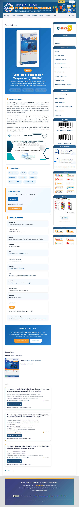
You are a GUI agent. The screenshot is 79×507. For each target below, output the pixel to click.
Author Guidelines (21, 340)
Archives (48, 15)
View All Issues (8, 470)
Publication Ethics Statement (62, 67)
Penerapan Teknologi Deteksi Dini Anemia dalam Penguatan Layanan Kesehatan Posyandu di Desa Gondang (28, 390)
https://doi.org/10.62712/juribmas (17, 268)
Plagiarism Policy (59, 80)
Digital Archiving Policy (61, 76)
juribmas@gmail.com (41, 490)
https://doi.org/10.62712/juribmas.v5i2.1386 (19, 432)
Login (28, 15)
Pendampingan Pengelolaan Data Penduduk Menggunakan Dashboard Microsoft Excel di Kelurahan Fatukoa (28, 416)
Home (13, 15)
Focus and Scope (59, 55)
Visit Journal (35, 340)
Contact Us (58, 115)
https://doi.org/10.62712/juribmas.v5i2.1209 (19, 457)
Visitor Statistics (59, 111)
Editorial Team (58, 39)
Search (72, 15)
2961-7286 (11, 253)
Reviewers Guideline (60, 63)
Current (41, 15)
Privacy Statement (59, 72)
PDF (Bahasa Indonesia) (15, 404)
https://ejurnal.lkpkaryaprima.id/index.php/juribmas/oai (22, 275)
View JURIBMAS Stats (64, 221)
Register (34, 15)
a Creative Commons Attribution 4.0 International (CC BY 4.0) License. (49, 496)
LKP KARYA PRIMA (38, 485)
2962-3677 (21, 253)
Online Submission (60, 102)
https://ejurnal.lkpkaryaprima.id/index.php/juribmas (21, 283)
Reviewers (57, 43)
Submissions (20, 15)
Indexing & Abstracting (61, 94)
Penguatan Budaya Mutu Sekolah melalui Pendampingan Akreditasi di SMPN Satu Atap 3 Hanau (28, 447)
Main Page (6, 15)
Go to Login (13, 199)
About (54, 15)
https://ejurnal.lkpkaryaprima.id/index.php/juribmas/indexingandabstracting (27, 318)
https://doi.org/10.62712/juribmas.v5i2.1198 (19, 400)
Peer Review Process (60, 59)
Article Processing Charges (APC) (64, 106)
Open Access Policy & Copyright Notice (63, 85)
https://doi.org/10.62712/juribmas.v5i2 (32, 360)
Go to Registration (15, 208)
